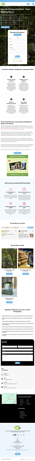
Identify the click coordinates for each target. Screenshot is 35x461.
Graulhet (28, 399)
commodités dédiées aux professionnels (8, 129)
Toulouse (21, 400)
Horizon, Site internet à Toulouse (29, 459)
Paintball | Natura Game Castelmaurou (9, 299)
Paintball (21, 416)
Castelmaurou (29, 403)
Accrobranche (22, 411)
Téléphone (11, 44)
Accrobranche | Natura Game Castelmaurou (9, 270)
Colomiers (28, 404)
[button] (28, 4)
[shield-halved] (14, 58)
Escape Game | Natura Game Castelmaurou (25, 270)
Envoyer (17, 56)
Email (11, 41)
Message (11, 47)
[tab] (17, 316)
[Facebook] (16, 452)
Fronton (21, 404)
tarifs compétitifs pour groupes (23, 128)
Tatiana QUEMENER (7, 230)
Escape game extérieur (23, 415)
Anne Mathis (23, 230)
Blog (17, 439)
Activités (17, 440)
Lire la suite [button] (3, 238)
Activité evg (22, 412)
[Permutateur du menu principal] (33, 4)
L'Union (28, 400)
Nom (19, 38)
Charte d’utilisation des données (17, 442)
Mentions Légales (17, 441)
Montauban (22, 399)
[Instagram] (18, 452)
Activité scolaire (22, 413)
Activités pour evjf (23, 414)
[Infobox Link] (5, 375)
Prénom (11, 38)
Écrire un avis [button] (30, 227)
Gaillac (21, 405)
